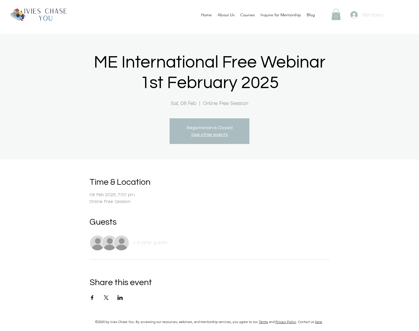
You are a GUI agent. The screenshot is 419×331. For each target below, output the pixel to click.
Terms (263, 322)
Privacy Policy (285, 322)
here (318, 322)
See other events (209, 134)
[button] (336, 14)
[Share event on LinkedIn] (120, 297)
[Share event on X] (106, 297)
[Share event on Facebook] (92, 297)
